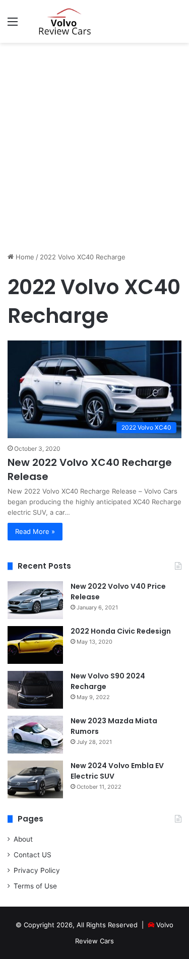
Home (24, 257)
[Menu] (13, 25)
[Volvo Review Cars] (65, 21)
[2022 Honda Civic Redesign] (35, 645)
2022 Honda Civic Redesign (121, 631)
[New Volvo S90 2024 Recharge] (35, 690)
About (23, 839)
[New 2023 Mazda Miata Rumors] (35, 735)
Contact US (32, 855)
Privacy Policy (37, 870)
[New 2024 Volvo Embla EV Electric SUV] (35, 779)
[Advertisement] (94, 147)
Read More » (35, 531)
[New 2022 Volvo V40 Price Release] (35, 600)
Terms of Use (35, 886)
